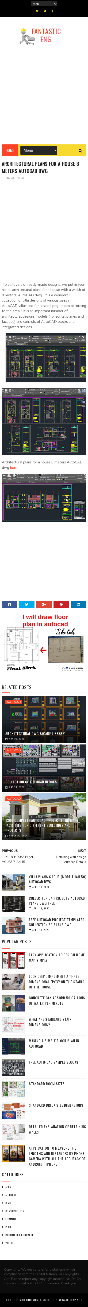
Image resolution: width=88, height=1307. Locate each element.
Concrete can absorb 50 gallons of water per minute (57, 1000)
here (14, 467)
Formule (11, 1219)
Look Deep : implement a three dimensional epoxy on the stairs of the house (56, 981)
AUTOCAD (18, 178)
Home (10, 150)
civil (8, 1203)
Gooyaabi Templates (70, 1300)
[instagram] (37, 11)
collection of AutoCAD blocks (31, 781)
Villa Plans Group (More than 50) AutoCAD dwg (57, 879)
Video (9, 1243)
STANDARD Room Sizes (47, 1083)
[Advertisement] (44, 93)
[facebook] (52, 11)
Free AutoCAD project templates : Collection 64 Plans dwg (57, 922)
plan (8, 1227)
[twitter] (45, 11)
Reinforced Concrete (19, 1235)
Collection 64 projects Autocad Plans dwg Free (57, 900)
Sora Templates (28, 1300)
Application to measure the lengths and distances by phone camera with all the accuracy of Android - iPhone (57, 1156)
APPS (8, 1187)
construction (14, 1211)
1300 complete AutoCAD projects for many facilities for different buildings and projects (42, 825)
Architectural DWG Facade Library (35, 733)
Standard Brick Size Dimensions (56, 1105)
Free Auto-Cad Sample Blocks (53, 1062)
